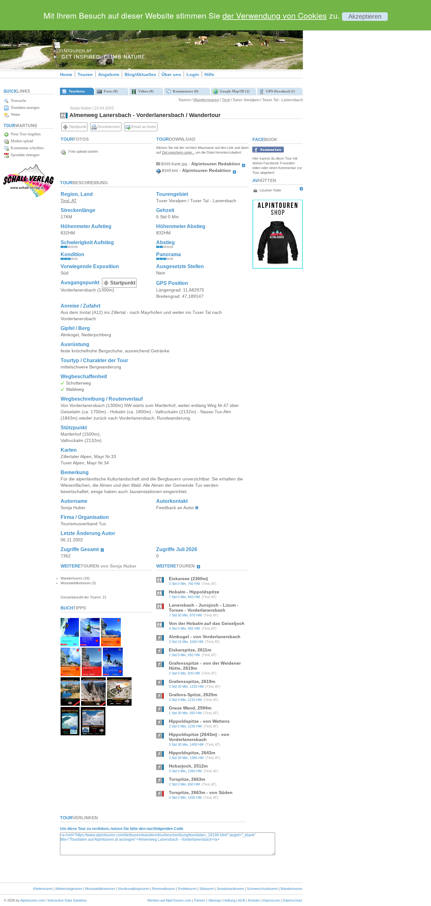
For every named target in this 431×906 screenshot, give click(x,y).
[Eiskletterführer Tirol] (70, 644)
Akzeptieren (364, 16)
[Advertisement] (356, 108)
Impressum (271, 900)
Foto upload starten (82, 151)
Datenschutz (292, 900)
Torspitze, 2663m (187, 779)
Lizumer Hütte (270, 190)
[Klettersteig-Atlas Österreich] (119, 704)
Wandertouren (206, 100)
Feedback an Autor (175, 507)
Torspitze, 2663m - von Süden (201, 792)
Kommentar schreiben (26, 148)
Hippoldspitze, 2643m (192, 752)
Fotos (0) (110, 91)
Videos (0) (145, 91)
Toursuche (17, 100)
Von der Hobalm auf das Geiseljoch (207, 623)
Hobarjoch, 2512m (188, 765)
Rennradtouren (163, 889)
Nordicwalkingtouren (133, 889)
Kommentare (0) (184, 91)
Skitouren (206, 889)
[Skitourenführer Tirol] (113, 674)
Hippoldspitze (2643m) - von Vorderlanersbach (199, 737)
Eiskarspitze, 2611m (190, 649)
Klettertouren (43, 889)
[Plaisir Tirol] (92, 674)
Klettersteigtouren (69, 889)
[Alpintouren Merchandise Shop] (277, 267)
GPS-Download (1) (279, 91)
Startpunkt (77, 127)
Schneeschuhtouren (262, 889)
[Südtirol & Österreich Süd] (93, 733)
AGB (241, 900)
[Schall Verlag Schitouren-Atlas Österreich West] (70, 733)
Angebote (108, 74)
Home (66, 74)
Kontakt (254, 900)
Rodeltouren (187, 889)
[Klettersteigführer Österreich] (70, 674)
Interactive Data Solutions (67, 900)
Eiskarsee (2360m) (188, 578)
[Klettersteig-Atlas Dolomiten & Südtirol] (93, 704)
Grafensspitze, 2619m (192, 681)
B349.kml (169, 170)
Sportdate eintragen (24, 155)
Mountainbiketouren (100, 889)
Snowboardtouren (230, 889)
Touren (85, 74)
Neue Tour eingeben (25, 134)
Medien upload (21, 141)
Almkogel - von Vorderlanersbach (204, 636)
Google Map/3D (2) (234, 91)
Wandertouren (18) (75, 578)
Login (192, 74)
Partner (199, 900)
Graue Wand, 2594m (190, 707)
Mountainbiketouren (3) (78, 583)
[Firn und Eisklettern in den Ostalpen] (90, 644)
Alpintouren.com (32, 900)
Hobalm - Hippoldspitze (194, 591)
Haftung (229, 900)
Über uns (171, 74)
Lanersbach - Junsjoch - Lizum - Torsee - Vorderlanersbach (204, 608)
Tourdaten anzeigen (24, 107)
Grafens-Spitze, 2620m (193, 694)
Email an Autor (143, 127)
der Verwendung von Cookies (274, 15)
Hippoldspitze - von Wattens (199, 721)
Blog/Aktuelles (140, 74)
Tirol (226, 100)
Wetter (14, 114)
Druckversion (108, 127)
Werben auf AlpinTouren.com (169, 900)
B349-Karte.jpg (173, 164)
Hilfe (209, 74)
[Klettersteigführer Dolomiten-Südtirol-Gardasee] (111, 644)
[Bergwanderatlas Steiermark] (70, 704)
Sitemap (214, 900)
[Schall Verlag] (28, 196)
